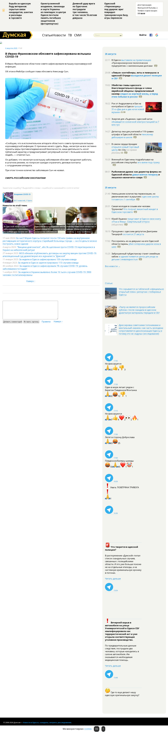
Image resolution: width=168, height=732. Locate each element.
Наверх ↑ (30, 281)
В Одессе (116, 60)
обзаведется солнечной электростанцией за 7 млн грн (135, 123)
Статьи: (109, 283)
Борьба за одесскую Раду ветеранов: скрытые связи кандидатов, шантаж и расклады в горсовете (21, 10)
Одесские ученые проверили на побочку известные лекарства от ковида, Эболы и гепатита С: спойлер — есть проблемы (81, 228)
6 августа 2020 (11, 48)
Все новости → (112, 266)
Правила (46, 321)
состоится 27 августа (133, 234)
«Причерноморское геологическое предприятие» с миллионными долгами (132, 64)
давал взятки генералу (145, 174)
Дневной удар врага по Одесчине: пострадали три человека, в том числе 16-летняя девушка (85, 10)
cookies (88, 728)
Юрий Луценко (119, 218)
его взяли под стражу (149, 162)
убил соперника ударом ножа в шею (136, 245)
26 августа (110, 53)
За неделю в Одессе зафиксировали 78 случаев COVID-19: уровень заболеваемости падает (45, 267)
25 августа (110, 187)
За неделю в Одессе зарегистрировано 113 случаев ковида (48, 262)
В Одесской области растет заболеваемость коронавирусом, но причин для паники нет (18, 229)
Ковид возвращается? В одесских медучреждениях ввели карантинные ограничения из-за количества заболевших (50, 228)
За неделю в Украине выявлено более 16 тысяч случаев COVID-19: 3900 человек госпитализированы (47, 273)
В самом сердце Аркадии (124, 144)
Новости (59, 35)
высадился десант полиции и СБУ (137, 77)
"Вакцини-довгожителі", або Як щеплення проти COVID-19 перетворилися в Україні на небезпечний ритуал (49, 248)
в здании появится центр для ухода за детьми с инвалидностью (135, 258)
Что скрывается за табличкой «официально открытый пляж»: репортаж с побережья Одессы (141, 292)
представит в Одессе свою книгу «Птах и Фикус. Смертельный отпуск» (136, 220)
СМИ (77, 35)
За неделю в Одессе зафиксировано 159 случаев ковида (48, 259)
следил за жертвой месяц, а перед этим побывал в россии (135, 95)
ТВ (70, 35)
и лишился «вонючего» (136, 176)
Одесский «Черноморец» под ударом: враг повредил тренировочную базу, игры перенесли (116, 10)
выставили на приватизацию (136, 60)
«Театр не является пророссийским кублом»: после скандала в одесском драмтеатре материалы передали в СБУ (139, 310)
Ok (96, 728)
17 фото (29, 200)
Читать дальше (113, 578)
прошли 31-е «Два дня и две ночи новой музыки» (128, 109)
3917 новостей (19, 200)
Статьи (47, 35)
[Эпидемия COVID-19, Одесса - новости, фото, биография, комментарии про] (8, 202)
